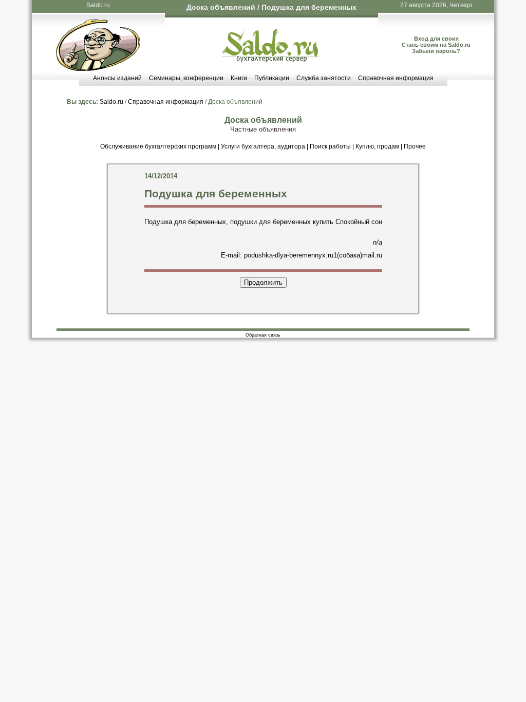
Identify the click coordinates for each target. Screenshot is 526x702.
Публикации (271, 78)
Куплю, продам (377, 146)
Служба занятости (323, 78)
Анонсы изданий (117, 78)
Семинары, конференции (186, 78)
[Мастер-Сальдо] (98, 68)
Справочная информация (396, 78)
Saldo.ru (98, 5)
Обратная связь (263, 335)
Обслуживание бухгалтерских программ (158, 146)
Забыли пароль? (436, 51)
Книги (239, 78)
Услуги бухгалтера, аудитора (263, 146)
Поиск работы (330, 146)
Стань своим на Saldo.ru (436, 45)
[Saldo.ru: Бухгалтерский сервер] (270, 60)
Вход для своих (436, 38)
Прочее (415, 146)
